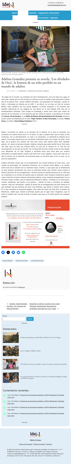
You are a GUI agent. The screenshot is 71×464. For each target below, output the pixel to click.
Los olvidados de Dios (37, 260)
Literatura (46, 91)
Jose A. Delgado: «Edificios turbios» (31, 351)
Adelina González (8, 260)
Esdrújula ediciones (22, 260)
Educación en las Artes (35, 91)
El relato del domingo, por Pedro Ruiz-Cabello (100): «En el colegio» (41, 337)
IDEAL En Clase (35, 440)
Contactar (49, 444)
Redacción (23, 91)
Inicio (14, 13)
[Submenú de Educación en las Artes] (37, 17)
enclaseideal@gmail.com (57, 5)
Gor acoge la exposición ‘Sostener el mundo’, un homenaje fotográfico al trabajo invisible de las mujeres (44, 377)
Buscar (5, 316)
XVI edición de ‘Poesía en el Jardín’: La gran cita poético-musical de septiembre (44, 364)
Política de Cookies (39, 444)
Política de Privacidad (25, 444)
